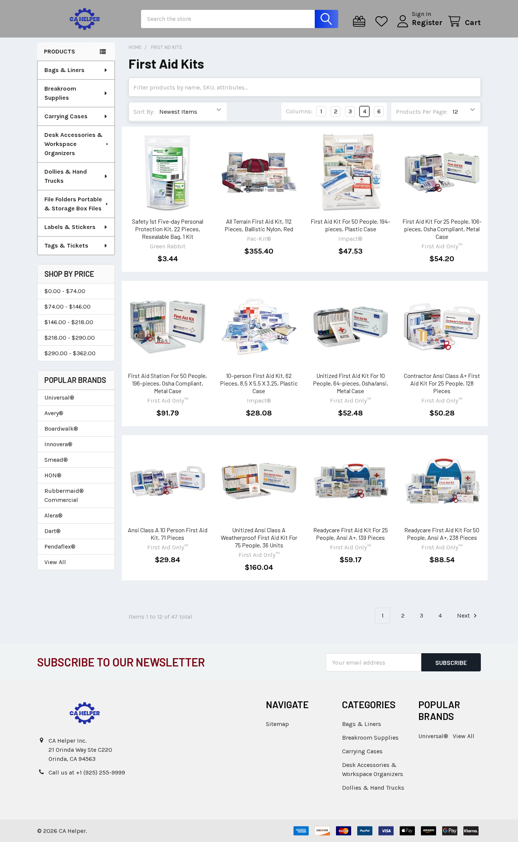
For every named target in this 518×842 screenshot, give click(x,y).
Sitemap (277, 724)
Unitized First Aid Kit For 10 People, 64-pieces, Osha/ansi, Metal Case (350, 383)
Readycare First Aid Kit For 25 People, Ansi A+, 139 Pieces (350, 533)
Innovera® (58, 444)
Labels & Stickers (70, 226)
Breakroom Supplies (60, 93)
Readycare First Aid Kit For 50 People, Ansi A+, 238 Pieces (441, 533)
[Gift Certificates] (361, 21)
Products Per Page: (421, 111)
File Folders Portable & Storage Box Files (73, 204)
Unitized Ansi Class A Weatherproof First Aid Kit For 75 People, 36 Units (259, 537)
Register (427, 22)
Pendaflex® (59, 546)
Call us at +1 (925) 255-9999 (87, 772)
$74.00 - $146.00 (67, 306)
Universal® (59, 397)
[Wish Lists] (383, 21)
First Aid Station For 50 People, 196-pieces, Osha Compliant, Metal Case (167, 383)
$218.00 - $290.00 (69, 337)
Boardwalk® (61, 428)
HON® (52, 475)
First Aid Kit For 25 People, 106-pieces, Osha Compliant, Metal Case (442, 229)
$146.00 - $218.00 (68, 322)
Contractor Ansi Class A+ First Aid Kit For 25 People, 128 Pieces (442, 383)
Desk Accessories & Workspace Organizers (73, 144)
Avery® (53, 413)
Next (464, 615)
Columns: (299, 111)
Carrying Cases (66, 116)
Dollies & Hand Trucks (65, 176)
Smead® (56, 459)
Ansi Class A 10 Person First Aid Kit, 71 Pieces (167, 533)
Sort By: (143, 111)
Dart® (52, 531)
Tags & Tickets (66, 245)
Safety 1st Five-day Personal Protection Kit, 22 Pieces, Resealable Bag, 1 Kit (167, 229)
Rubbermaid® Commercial (64, 495)
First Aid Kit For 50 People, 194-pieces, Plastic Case (350, 225)
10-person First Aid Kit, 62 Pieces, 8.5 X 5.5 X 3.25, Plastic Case (259, 383)
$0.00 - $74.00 (64, 291)
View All (55, 562)
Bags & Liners (64, 70)
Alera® (53, 515)
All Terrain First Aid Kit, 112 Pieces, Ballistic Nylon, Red (258, 225)
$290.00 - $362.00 (70, 353)
